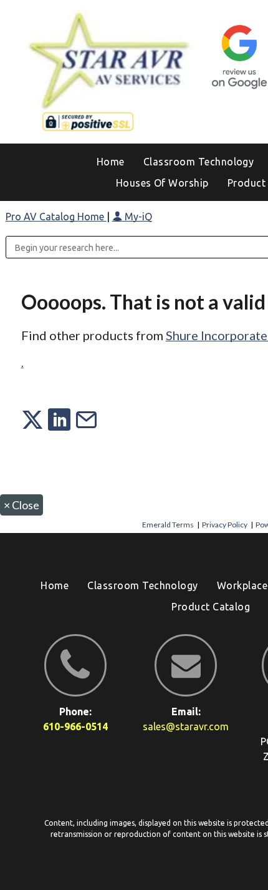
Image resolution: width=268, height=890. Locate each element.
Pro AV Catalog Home (56, 216)
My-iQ (137, 216)
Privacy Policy (224, 524)
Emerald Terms (168, 524)
